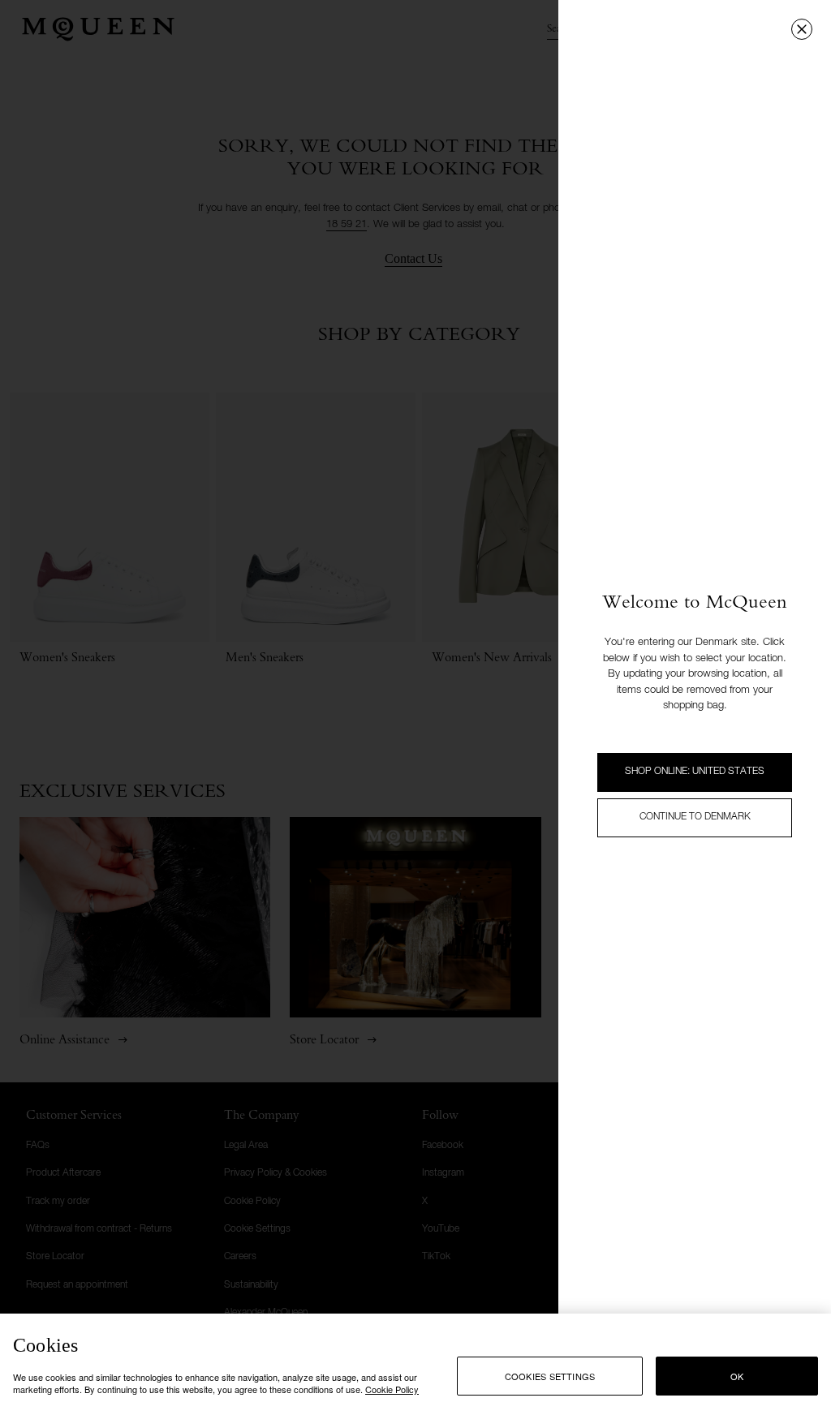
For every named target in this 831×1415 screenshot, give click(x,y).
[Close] (802, 29)
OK (736, 1376)
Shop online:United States (694, 771)
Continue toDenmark (695, 817)
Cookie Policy (392, 1389)
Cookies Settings (550, 1376)
